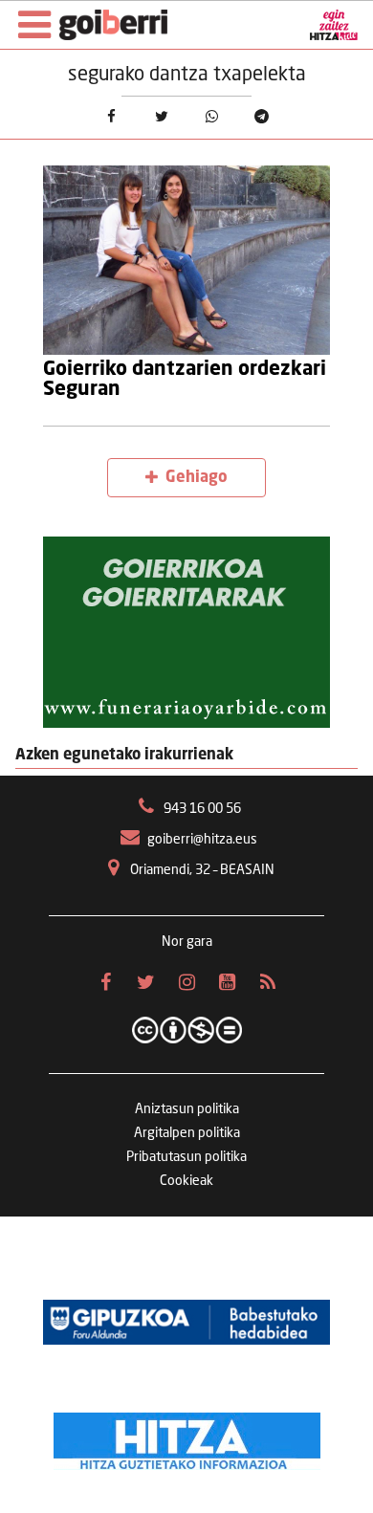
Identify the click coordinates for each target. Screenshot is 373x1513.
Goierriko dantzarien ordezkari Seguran (184, 379)
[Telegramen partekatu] (261, 115)
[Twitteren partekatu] (161, 115)
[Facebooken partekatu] (111, 115)
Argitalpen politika (187, 1133)
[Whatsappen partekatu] (211, 115)
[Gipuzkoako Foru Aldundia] (186, 1322)
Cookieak (186, 1181)
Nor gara (187, 942)
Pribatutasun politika (186, 1157)
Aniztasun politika (187, 1109)
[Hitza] (187, 1436)
